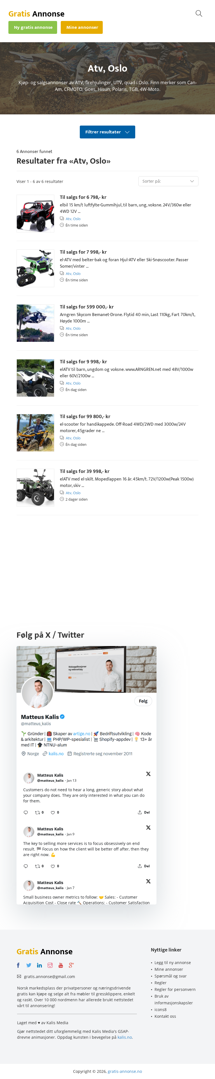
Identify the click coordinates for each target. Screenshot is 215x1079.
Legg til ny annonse (173, 962)
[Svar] (25, 812)
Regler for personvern (175, 989)
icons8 (161, 1009)
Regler (161, 982)
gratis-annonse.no (125, 1071)
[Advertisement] (107, 563)
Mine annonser (169, 969)
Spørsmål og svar (171, 976)
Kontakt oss (165, 1016)
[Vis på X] (148, 775)
